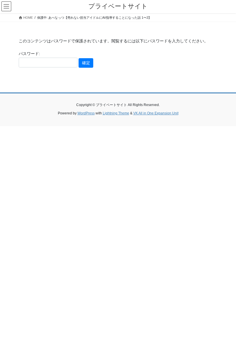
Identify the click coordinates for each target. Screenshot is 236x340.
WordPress (86, 113)
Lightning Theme (116, 113)
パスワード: (29, 53)
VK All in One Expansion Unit (155, 113)
